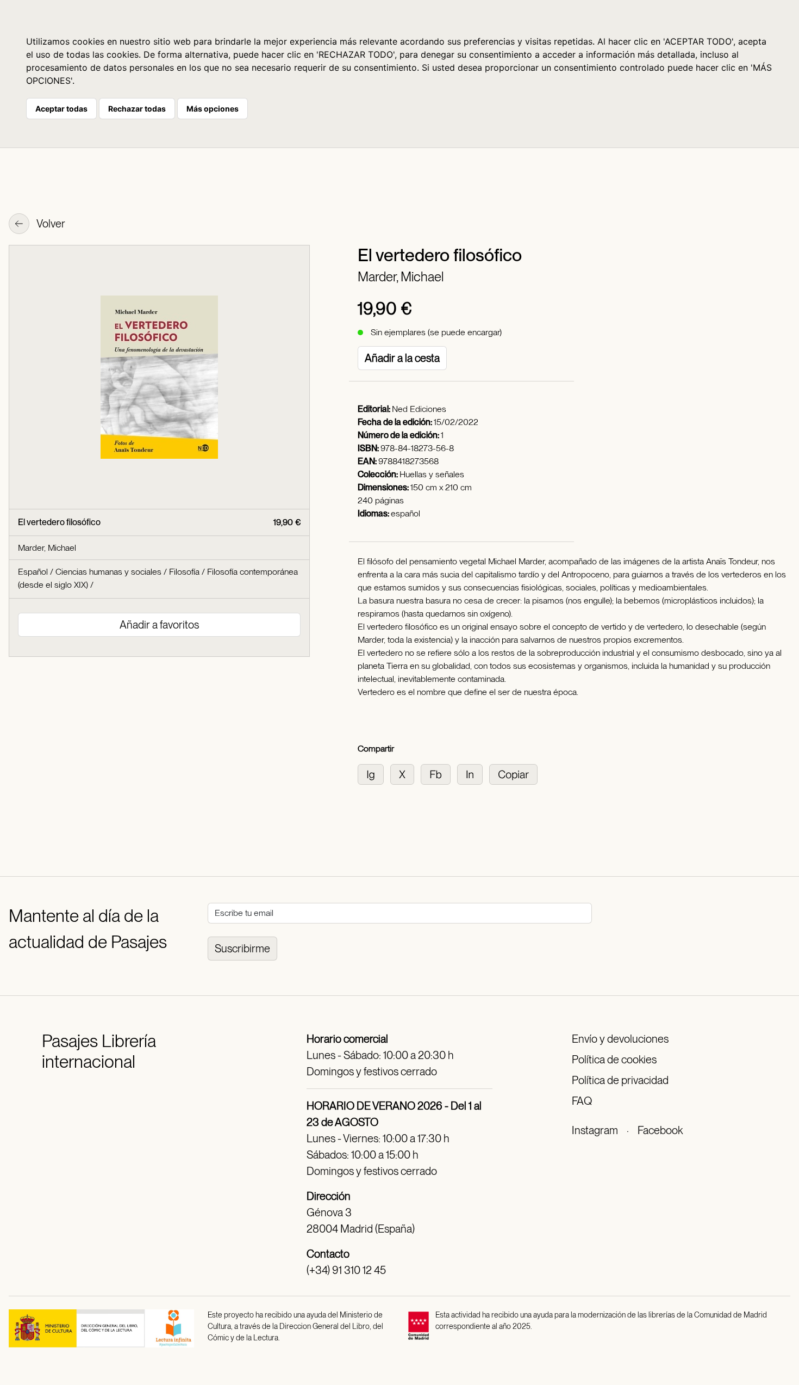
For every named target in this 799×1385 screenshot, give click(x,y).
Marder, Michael (401, 277)
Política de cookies (614, 1059)
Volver (50, 223)
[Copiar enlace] (515, 773)
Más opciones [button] (212, 108)
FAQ (582, 1100)
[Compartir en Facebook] (439, 773)
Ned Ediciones (419, 409)
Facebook (660, 1130)
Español (33, 572)
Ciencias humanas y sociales (108, 572)
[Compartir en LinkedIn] (473, 773)
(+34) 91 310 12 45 (346, 1270)
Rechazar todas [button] (137, 108)
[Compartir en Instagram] (374, 773)
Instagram (595, 1130)
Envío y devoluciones (620, 1038)
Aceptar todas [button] (61, 108)
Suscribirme (242, 948)
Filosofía (184, 572)
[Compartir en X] (405, 773)
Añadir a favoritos (159, 624)
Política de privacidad (620, 1080)
